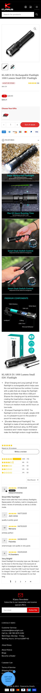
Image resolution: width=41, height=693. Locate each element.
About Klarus (7, 650)
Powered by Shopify (27, 686)
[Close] (14, 671)
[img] (13, 488)
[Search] (36, 14)
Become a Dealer (8, 656)
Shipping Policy (8, 670)
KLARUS (16, 686)
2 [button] (15, 582)
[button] (7, 459)
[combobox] (20, 14)
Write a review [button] (21, 452)
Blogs (4, 653)
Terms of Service (8, 667)
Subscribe (33, 610)
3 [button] (20, 582)
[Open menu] (36, 6)
